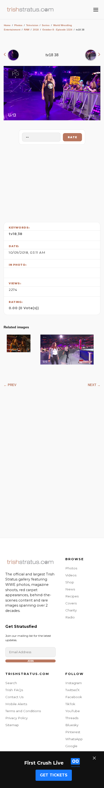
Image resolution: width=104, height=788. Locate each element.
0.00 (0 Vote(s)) (24, 308)
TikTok (70, 704)
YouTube (72, 711)
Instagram (73, 683)
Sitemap (12, 725)
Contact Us (14, 697)
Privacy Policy (16, 718)
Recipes (72, 596)
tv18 (13, 234)
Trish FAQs (14, 690)
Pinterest (72, 732)
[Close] (94, 758)
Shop (69, 582)
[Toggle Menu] (96, 9)
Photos (18, 25)
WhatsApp (74, 739)
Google (71, 746)
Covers (71, 603)
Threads (71, 718)
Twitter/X (72, 690)
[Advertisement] (52, 182)
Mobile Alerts (16, 704)
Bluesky (71, 725)
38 (20, 234)
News (70, 589)
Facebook (73, 697)
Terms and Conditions (23, 711)
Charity (71, 610)
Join (30, 660)
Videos (70, 575)
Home (7, 25)
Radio (70, 617)
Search (11, 683)
